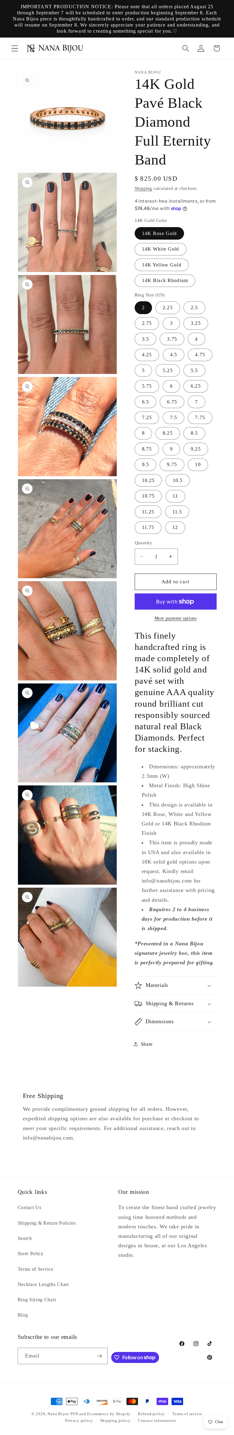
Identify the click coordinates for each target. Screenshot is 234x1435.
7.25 (147, 417)
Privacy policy (79, 1421)
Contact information (157, 1421)
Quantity (143, 542)
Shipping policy (115, 1421)
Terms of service (187, 1414)
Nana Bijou (58, 1414)
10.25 (148, 480)
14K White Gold (160, 249)
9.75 (172, 464)
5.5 (194, 370)
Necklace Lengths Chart (43, 1284)
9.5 (145, 464)
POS (74, 1414)
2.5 (194, 307)
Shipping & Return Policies (47, 1223)
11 (175, 495)
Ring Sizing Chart (37, 1299)
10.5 (178, 480)
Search (25, 1238)
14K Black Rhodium (165, 280)
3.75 (172, 339)
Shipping (143, 188)
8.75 (147, 448)
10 (197, 464)
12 (175, 527)
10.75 (148, 495)
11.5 (177, 511)
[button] (15, 48)
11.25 (148, 511)
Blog (23, 1314)
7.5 (173, 417)
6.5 (145, 401)
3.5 (145, 339)
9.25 (196, 448)
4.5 (173, 354)
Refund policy (151, 1414)
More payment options (175, 618)
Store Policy (31, 1253)
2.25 (168, 307)
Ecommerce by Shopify (108, 1414)
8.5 (194, 433)
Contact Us (29, 1207)
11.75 (148, 527)
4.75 (200, 354)
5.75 (147, 386)
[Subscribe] (100, 1356)
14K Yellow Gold (161, 264)
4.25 (147, 354)
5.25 (168, 370)
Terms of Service (36, 1269)
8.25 (168, 433)
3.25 (196, 323)
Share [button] (147, 1044)
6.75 (172, 401)
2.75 (147, 323)
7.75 (200, 417)
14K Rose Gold (159, 233)
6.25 (196, 386)
